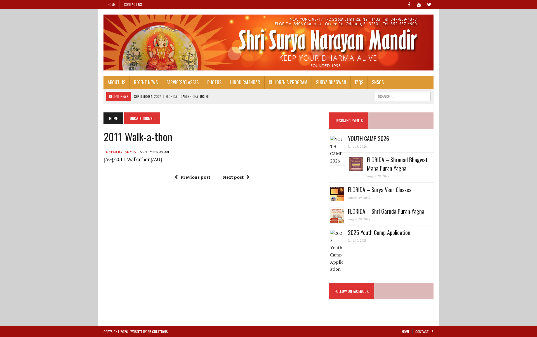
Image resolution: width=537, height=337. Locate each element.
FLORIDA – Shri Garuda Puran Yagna (386, 211)
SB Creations (157, 331)
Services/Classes (182, 82)
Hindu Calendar (245, 82)
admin (130, 152)
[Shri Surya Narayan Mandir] (268, 42)
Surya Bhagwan (331, 82)
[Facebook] (408, 4)
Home (111, 4)
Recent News (146, 82)
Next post (233, 177)
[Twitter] (429, 4)
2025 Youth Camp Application (379, 232)
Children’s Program (288, 82)
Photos (214, 82)
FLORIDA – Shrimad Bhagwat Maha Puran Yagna (397, 163)
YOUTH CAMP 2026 (368, 138)
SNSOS (378, 82)
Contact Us (133, 4)
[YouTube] (418, 4)
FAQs (359, 82)
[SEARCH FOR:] (403, 95)
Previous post (195, 177)
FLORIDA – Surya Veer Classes (379, 189)
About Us (116, 82)
